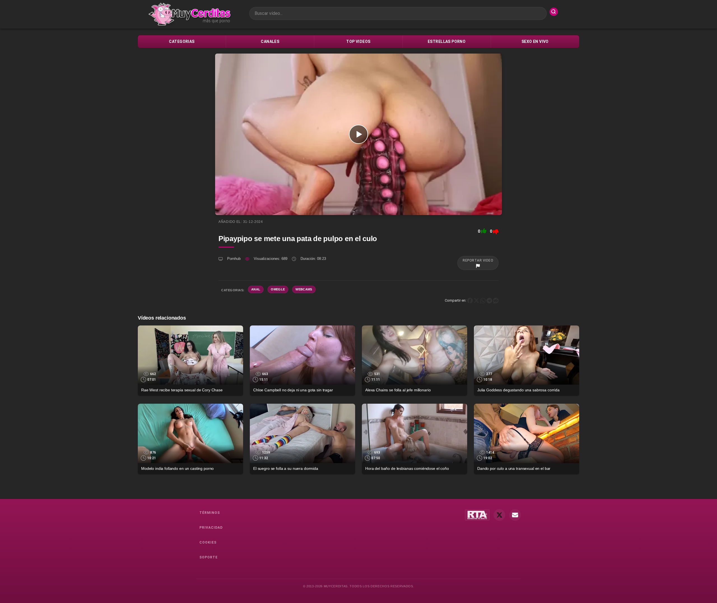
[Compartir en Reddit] (496, 300)
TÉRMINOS (209, 513)
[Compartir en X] (476, 300)
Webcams (303, 289)
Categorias (181, 41)
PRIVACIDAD (211, 528)
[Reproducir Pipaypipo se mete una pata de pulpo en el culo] (358, 134)
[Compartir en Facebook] (470, 300)
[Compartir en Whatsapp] (483, 300)
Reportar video (478, 260)
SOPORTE (208, 557)
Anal (255, 289)
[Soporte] (515, 515)
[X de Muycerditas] (499, 515)
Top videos (358, 41)
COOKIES (208, 542)
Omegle (278, 289)
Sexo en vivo (535, 41)
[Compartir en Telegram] (489, 300)
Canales (270, 41)
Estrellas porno (446, 41)
